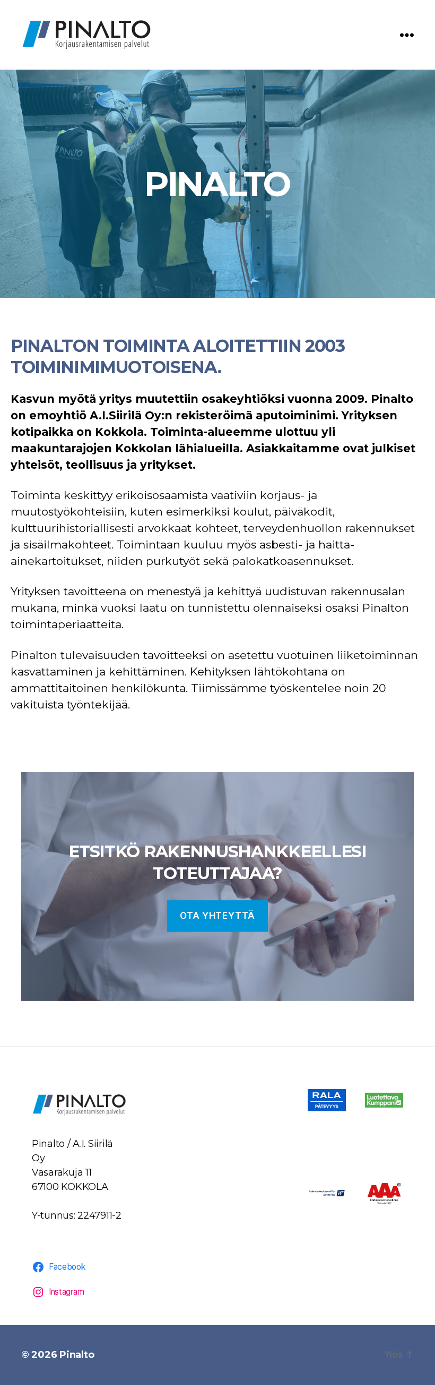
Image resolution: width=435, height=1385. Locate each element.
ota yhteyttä (217, 915)
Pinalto (76, 1355)
